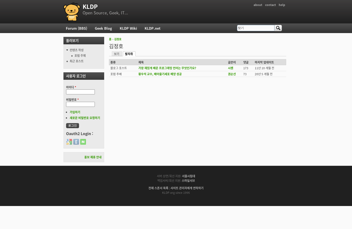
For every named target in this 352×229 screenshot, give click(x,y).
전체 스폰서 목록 (158, 188)
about (258, 5)
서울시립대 (188, 176)
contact (270, 5)
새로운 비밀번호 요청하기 (85, 118)
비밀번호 (72, 99)
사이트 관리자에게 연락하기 (187, 188)
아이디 (71, 87)
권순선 (232, 74)
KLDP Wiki (128, 28)
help (282, 5)
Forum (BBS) (76, 28)
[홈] (71, 11)
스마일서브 (188, 180)
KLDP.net (152, 28)
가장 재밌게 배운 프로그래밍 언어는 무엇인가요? (167, 68)
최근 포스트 (77, 61)
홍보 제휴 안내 (93, 157)
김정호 (117, 39)
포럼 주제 (80, 55)
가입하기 (75, 112)
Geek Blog (103, 28)
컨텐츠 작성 (77, 50)
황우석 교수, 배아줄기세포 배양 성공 (160, 74)
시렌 (230, 68)
